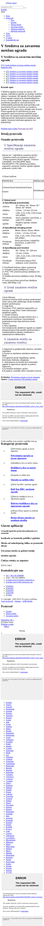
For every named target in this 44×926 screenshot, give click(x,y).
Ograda (13, 22)
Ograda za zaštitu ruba (22, 479)
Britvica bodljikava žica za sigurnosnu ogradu (24, 504)
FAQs (8, 36)
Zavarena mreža (17, 27)
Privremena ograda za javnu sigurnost (25, 377)
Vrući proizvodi (7, 601)
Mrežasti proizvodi (18, 31)
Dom (8, 16)
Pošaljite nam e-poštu (9, 129)
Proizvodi (9, 18)
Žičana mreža (16, 25)
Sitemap (18, 601)
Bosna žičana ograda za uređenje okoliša (23, 519)
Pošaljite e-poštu (7, 624)
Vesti (8, 33)
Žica (12, 20)
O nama (9, 38)
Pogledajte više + (7, 620)
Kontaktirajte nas (12, 40)
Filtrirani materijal (17, 29)
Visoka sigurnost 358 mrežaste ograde (22, 379)
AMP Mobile (27, 601)
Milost (6, 626)
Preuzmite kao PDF (25, 129)
